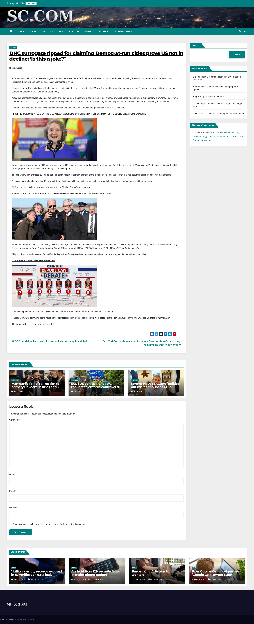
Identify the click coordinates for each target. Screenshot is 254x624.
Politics (48, 31)
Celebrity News (123, 31)
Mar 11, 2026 (20, 579)
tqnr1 (36, 619)
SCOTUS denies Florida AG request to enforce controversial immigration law (96, 387)
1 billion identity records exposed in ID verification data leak (36, 573)
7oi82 (32, 619)
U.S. (61, 31)
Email (12, 491)
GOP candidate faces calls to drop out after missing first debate (51, 341)
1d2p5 (6, 619)
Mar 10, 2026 (80, 579)
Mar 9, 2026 (199, 579)
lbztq (2, 619)
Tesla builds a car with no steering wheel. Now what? (218, 113)
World (89, 31)
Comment (14, 420)
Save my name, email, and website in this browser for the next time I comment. (49, 524)
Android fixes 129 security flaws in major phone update (95, 573)
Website (13, 508)
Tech (21, 31)
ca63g (16, 619)
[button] (240, 31)
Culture (74, 31)
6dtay (11, 619)
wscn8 (26, 619)
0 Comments (37, 579)
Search (196, 45)
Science (103, 31)
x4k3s (21, 619)
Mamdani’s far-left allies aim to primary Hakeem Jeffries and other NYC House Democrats (35, 387)
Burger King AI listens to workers (208, 97)
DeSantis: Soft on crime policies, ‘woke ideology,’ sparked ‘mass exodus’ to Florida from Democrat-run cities (218, 136)
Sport (34, 31)
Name (12, 475)
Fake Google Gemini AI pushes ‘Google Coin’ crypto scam (215, 573)
